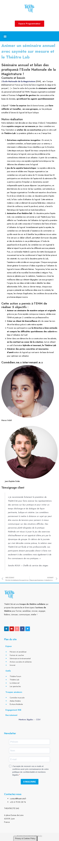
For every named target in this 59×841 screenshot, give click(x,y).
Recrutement (11, 715)
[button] (5, 36)
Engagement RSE (13, 709)
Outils (8, 670)
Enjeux (8, 646)
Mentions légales (26, 719)
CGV (38, 719)
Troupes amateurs (13, 692)
